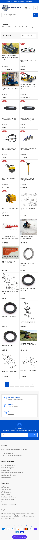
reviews (16, 406)
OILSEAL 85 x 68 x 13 (8, 345)
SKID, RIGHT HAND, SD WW (28, 371)
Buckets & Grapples (7, 468)
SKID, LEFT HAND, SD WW (9, 371)
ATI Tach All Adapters (8, 465)
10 (27, 384)
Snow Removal (6, 478)
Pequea (3, 502)
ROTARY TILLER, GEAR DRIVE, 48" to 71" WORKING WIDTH (10, 57)
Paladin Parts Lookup (8, 499)
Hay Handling (5, 470)
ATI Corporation (6, 492)
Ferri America (5, 494)
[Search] (35, 15)
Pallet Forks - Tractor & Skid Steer (12, 473)
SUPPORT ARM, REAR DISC (28, 322)
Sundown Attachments (8, 504)
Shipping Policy (6, 489)
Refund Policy (5, 487)
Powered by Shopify (26, 526)
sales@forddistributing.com (15, 399)
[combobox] (19, 15)
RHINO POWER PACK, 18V (10, 208)
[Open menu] (35, 8)
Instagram (11, 414)
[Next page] (32, 384)
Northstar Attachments (8, 497)
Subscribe (33, 435)
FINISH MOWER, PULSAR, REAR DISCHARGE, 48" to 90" (27, 86)
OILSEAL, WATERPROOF (9, 317)
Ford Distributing (16, 526)
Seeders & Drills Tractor (8, 475)
